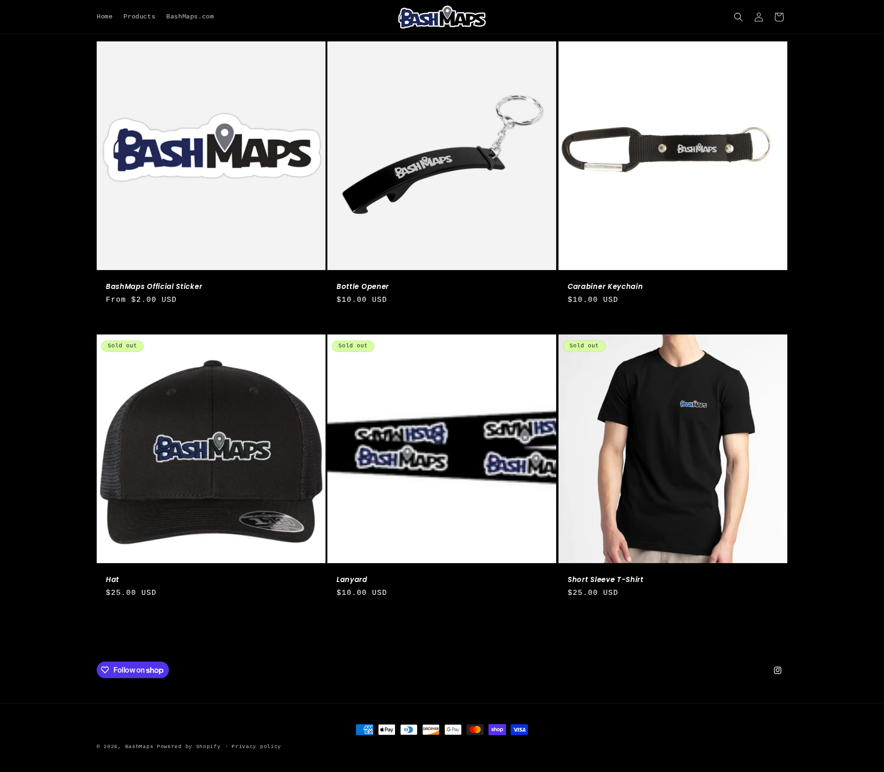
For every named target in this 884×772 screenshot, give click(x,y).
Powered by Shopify (189, 746)
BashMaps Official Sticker (154, 286)
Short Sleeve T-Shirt (606, 580)
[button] (738, 17)
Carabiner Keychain (605, 286)
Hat (112, 580)
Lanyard (352, 580)
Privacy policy (256, 746)
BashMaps (139, 746)
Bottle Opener (363, 286)
